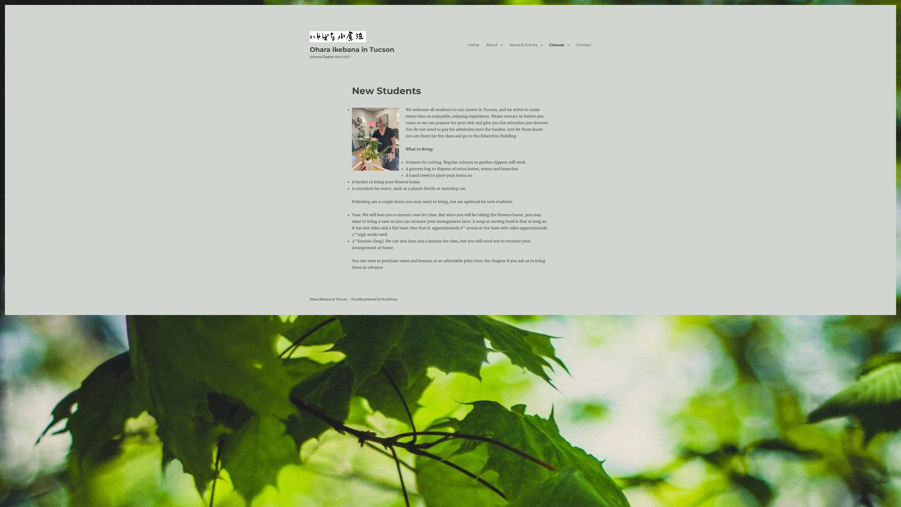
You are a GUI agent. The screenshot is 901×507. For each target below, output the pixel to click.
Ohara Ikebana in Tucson (352, 50)
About (492, 45)
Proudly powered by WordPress (374, 299)
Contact (583, 45)
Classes (556, 45)
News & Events (523, 45)
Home (473, 45)
